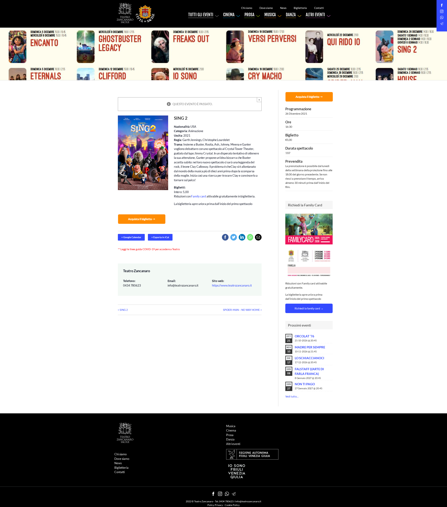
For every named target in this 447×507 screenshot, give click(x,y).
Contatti (119, 472)
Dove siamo (121, 459)
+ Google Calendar (131, 237)
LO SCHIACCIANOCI (309, 358)
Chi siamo (120, 454)
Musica (230, 426)
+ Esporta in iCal (160, 237)
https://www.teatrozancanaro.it (232, 285)
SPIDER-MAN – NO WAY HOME (241, 309)
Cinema (231, 430)
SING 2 (124, 309)
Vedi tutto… (292, 396)
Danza (230, 439)
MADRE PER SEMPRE (310, 347)
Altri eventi (233, 444)
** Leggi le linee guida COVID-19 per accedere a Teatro (149, 249)
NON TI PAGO (305, 384)
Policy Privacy (215, 505)
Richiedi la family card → (309, 308)
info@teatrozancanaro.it (248, 501)
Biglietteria (121, 467)
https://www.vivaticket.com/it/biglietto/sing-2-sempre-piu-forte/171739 (142, 219)
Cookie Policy (232, 505)
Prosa (229, 435)
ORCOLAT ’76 (304, 336)
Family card (198, 196)
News (118, 463)
